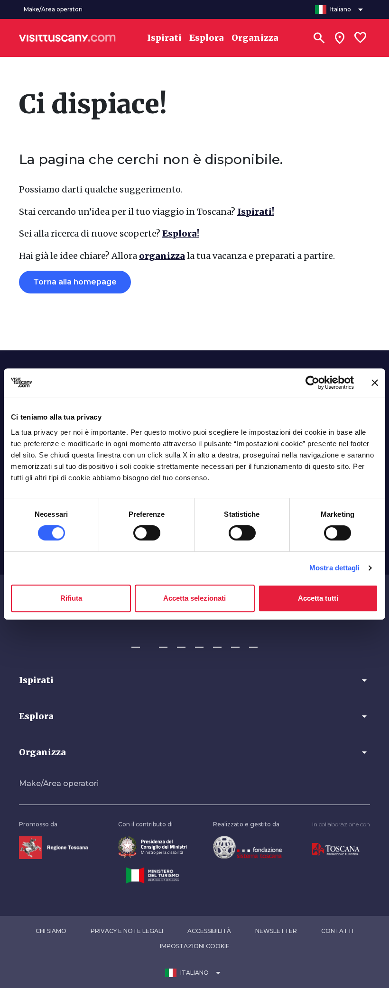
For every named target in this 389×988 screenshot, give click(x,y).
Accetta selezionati (194, 598)
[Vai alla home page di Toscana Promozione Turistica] (336, 848)
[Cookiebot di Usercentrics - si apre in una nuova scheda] (312, 382)
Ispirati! (255, 211)
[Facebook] (135, 643)
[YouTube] (217, 643)
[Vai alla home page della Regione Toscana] (53, 846)
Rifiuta (71, 598)
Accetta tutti (318, 598)
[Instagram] (163, 643)
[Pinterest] (199, 643)
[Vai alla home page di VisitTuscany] (67, 38)
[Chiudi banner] (374, 382)
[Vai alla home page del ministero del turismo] (152, 874)
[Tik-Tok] (181, 643)
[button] (194, 680)
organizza (162, 255)
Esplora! (180, 233)
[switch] (146, 532)
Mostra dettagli (334, 568)
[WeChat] (235, 643)
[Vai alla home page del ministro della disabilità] (152, 846)
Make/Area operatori (59, 783)
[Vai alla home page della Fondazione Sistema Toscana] (247, 846)
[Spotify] (253, 643)
